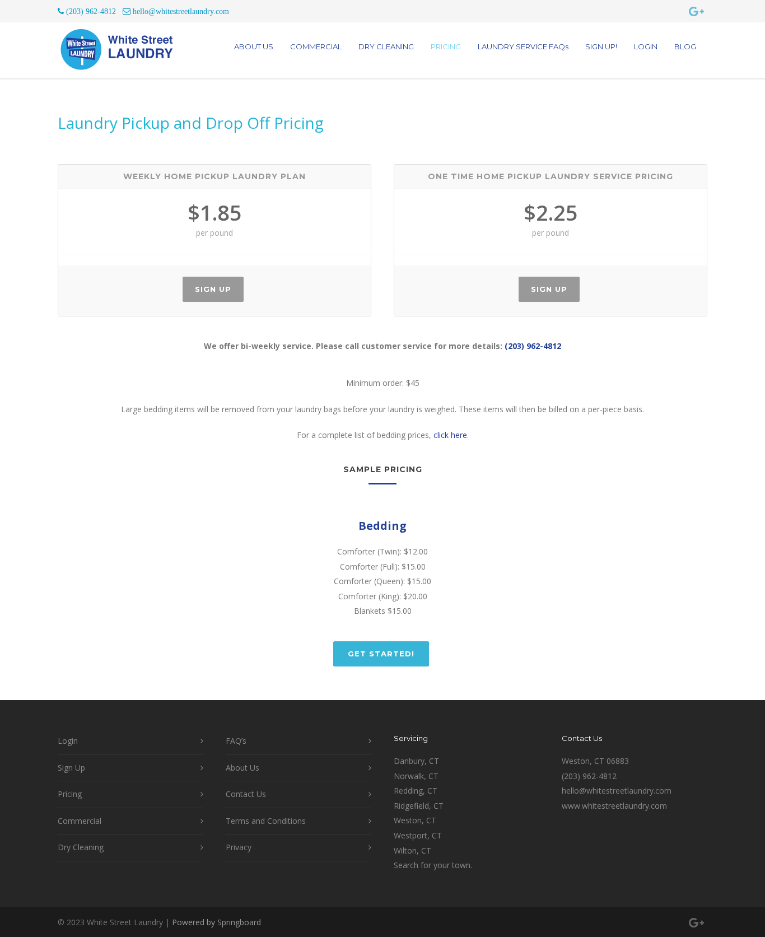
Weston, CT (415, 820)
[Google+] (696, 11)
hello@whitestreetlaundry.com (616, 790)
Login (68, 740)
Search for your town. (433, 865)
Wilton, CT (412, 850)
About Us (242, 767)
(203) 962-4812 (533, 346)
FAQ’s (236, 740)
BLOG (685, 46)
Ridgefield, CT (419, 805)
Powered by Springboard (216, 922)
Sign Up (213, 289)
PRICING (446, 46)
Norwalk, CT (416, 776)
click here (450, 435)
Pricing (70, 794)
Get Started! (381, 653)
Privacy (238, 847)
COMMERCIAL (316, 46)
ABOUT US (253, 46)
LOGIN (645, 46)
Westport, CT (418, 835)
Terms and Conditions (266, 820)
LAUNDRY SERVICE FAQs (523, 46)
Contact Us (246, 794)
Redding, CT (415, 790)
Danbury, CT (416, 761)
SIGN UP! (601, 46)
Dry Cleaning (81, 847)
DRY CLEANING (386, 46)
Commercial (79, 820)
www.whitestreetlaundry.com (614, 805)
